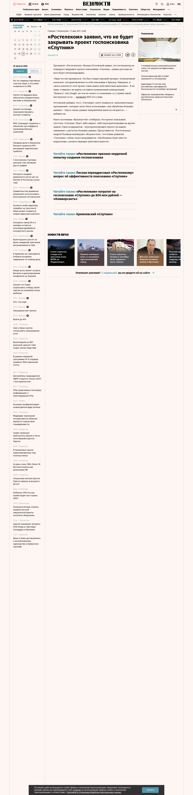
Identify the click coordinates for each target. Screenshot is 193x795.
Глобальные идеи (31, 9)
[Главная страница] (96, 4)
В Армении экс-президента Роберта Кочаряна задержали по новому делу (26, 257)
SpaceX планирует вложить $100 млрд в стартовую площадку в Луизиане (26, 527)
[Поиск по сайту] (162, 4)
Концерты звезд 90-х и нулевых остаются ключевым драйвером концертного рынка (24, 226)
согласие (77, 790)
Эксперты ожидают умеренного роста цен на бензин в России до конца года (26, 178)
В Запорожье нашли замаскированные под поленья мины (24, 453)
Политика (133, 9)
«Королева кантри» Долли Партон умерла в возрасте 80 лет (26, 481)
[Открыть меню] (179, 4)
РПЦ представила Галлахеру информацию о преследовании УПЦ (27, 393)
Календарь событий (18, 26)
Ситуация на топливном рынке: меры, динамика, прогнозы (148, 24)
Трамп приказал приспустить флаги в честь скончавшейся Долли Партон (26, 437)
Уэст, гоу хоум (19, 302)
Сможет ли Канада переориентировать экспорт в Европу (23, 112)
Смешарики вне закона (24, 310)
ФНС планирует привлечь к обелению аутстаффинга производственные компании (26, 127)
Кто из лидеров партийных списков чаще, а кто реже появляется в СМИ (26, 83)
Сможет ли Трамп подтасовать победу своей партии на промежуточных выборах (26, 288)
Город (66, 14)
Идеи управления (52, 14)
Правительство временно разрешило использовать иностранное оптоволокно (26, 194)
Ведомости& (77, 14)
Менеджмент (159, 9)
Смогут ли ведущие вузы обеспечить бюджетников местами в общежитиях (26, 98)
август (34, 26)
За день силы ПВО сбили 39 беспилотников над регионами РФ (26, 467)
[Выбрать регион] (156, 4)
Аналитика (91, 14)
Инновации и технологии (149, 14)
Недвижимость (119, 9)
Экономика (56, 9)
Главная (52, 31)
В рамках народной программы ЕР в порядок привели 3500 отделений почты (25, 360)
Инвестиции (81, 9)
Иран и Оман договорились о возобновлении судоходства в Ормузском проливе (27, 542)
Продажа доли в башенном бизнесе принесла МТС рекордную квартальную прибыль (26, 147)
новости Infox (58, 234)
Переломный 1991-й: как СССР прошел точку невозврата (92, 24)
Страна (112, 14)
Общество (145, 9)
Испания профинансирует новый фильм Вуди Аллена (26, 405)
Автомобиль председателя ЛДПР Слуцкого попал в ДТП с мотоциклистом (27, 379)
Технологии (95, 9)
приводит (81, 97)
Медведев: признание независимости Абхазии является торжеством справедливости (25, 420)
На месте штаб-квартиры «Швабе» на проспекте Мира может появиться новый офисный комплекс (26, 209)
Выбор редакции (55, 24)
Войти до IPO (19, 319)
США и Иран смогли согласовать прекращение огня (26, 331)
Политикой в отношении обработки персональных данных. (94, 792)
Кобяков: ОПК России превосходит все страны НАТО (25, 495)
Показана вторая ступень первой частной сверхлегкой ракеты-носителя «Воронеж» (26, 511)
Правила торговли (32, 14)
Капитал (102, 14)
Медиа (106, 9)
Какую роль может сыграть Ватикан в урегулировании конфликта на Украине (26, 273)
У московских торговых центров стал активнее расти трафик (24, 163)
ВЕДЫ (18, 14)
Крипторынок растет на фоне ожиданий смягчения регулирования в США (26, 242)
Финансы (68, 9)
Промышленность (126, 14)
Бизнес (45, 9)
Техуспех (167, 14)
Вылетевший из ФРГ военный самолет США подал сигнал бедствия (24, 345)
